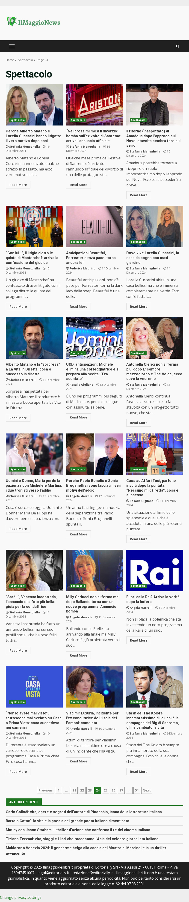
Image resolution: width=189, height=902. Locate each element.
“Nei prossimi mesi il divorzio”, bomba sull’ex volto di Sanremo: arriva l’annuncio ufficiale (94, 104)
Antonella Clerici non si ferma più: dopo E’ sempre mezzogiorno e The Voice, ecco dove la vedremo (154, 338)
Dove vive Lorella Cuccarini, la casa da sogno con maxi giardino (154, 226)
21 (74, 790)
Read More (18, 184)
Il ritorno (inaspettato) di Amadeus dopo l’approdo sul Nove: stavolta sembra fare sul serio (154, 104)
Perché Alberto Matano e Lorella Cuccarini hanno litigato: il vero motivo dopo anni (34, 104)
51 (137, 790)
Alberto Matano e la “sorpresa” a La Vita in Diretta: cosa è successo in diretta (34, 338)
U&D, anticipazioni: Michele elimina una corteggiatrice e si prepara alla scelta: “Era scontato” (94, 338)
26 (113, 790)
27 (121, 790)
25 (105, 790)
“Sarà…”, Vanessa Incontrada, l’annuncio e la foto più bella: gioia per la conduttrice (34, 570)
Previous (45, 790)
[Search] (177, 46)
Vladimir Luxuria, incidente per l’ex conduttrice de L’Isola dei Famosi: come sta (94, 687)
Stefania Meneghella (24, 147)
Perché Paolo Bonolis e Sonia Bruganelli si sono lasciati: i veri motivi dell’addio (94, 454)
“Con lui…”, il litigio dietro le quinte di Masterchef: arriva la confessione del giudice (34, 226)
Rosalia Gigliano (81, 385)
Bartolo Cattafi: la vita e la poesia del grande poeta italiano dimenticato (67, 821)
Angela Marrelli (81, 496)
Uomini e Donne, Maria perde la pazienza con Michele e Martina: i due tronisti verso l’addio (34, 454)
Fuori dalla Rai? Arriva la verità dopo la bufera (154, 570)
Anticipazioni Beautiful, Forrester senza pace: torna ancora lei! (94, 226)
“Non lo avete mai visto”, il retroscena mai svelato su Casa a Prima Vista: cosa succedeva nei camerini (34, 687)
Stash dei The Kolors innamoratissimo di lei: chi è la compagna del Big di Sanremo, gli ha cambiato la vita (154, 687)
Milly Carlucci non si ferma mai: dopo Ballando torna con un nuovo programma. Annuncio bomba (94, 570)
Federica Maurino (82, 268)
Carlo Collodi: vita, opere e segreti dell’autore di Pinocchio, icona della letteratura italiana (84, 812)
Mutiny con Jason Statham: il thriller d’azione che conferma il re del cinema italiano (78, 830)
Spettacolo (18, 120)
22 (82, 790)
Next (147, 790)
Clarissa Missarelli (22, 380)
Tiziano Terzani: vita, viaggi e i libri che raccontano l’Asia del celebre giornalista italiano (82, 839)
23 (90, 790)
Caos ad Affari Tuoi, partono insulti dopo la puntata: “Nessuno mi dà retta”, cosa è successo (154, 454)
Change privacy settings (20, 897)
